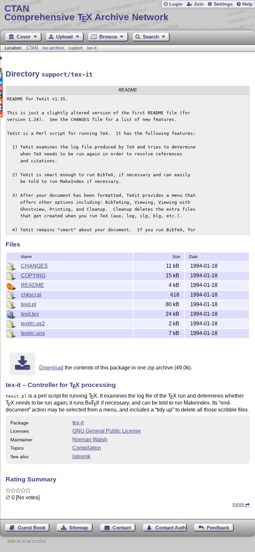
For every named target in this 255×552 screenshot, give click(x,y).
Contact (122, 527)
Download (51, 367)
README (32, 285)
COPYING (33, 275)
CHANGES (34, 266)
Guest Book (31, 527)
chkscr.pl (31, 295)
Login (176, 4)
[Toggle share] (2, 58)
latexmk (81, 456)
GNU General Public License (106, 431)
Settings (223, 4)
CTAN (32, 47)
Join (199, 4)
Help (247, 4)
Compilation (86, 448)
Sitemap (78, 527)
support (75, 47)
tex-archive (53, 47)
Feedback (218, 527)
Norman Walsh (89, 439)
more (238, 504)
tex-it (92, 47)
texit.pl (28, 304)
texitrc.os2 (33, 323)
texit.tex (30, 314)
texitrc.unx (33, 333)
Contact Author (171, 527)
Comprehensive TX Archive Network (86, 13)
